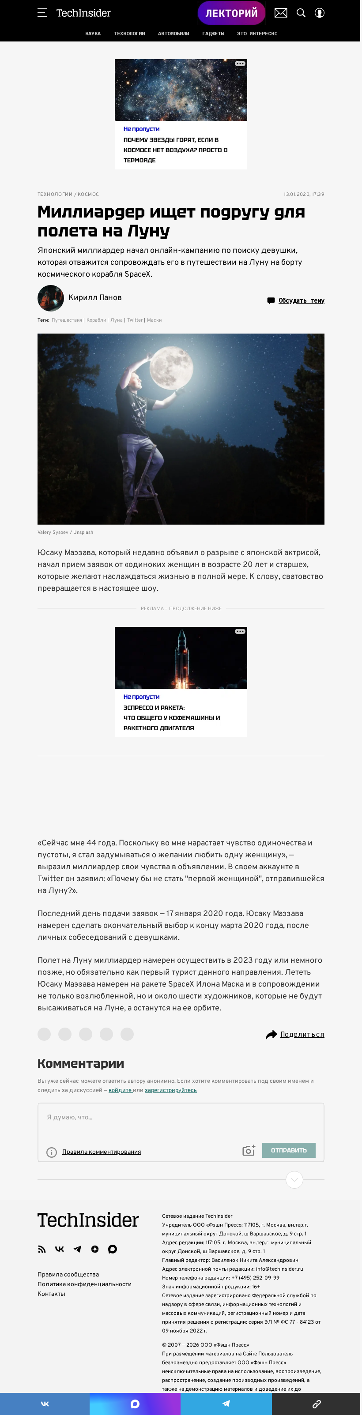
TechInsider (83, 13)
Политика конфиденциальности (85, 1284)
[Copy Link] (317, 1404)
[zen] (94, 1249)
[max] (112, 1249)
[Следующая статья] (181, 1180)
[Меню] (42, 13)
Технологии (55, 195)
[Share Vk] (45, 1404)
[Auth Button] (319, 13)
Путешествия (67, 320)
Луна (116, 320)
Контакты (51, 1294)
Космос (88, 195)
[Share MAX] (135, 1404)
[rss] (42, 1249)
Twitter (135, 320)
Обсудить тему (301, 300)
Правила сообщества (68, 1275)
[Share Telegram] (226, 1404)
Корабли (96, 320)
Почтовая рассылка (281, 13)
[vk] (59, 1249)
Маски (154, 320)
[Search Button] (301, 13)
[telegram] (77, 1249)
